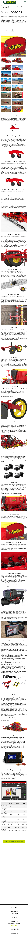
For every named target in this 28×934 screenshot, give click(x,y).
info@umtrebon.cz (14, 913)
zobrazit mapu (14, 925)
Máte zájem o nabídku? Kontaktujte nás (14, 841)
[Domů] (9, 2)
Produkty (7, 6)
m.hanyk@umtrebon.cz (20, 31)
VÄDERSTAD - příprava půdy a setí (17, 6)
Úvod (2, 6)
